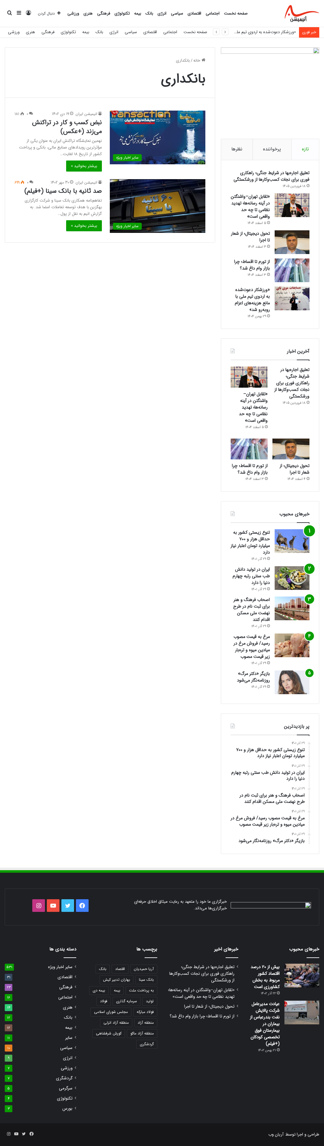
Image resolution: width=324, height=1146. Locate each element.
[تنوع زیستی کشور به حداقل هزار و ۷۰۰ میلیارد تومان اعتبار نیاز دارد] (292, 541)
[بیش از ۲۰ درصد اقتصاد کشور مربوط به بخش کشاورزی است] (301, 975)
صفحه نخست (236, 13)
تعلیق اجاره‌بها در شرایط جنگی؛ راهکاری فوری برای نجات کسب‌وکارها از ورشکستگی (271, 176)
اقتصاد (120, 969)
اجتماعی (213, 13)
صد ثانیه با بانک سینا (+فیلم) (63, 191)
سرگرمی (65, 1088)
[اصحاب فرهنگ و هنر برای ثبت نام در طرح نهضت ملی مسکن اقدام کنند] (292, 608)
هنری (88, 13)
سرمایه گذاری (126, 1001)
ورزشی (73, 13)
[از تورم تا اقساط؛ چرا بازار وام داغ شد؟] (292, 270)
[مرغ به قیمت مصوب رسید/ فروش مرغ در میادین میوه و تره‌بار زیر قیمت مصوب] (292, 645)
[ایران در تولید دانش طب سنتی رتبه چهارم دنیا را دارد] (292, 578)
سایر (68, 1037)
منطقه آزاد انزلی (116, 1023)
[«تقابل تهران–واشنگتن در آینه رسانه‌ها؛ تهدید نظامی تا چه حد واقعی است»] (292, 205)
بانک (149, 13)
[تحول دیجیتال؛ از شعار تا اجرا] (292, 242)
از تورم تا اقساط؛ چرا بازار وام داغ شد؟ (252, 265)
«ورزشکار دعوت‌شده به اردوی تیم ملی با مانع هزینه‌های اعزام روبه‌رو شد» (235, 32)
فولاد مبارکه (145, 1012)
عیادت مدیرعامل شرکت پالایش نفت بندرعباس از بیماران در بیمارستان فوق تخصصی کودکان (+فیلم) (265, 1023)
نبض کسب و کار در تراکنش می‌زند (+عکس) (67, 127)
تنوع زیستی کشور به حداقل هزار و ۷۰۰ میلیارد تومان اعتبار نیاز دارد (250, 542)
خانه (197, 60)
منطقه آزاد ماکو (142, 1033)
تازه (305, 149)
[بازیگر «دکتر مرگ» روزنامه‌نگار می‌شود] (292, 682)
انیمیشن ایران (86, 114)
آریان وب (276, 1134)
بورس (67, 1108)
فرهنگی (103, 13)
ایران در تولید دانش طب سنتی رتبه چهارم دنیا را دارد (251, 576)
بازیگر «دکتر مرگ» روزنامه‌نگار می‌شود (253, 677)
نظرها (236, 149)
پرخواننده (272, 149)
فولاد (103, 1001)
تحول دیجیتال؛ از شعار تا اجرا (250, 237)
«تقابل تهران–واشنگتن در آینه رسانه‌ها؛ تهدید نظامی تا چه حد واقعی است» (250, 206)
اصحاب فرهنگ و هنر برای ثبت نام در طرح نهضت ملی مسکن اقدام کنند (251, 609)
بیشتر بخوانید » (84, 166)
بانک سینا (146, 980)
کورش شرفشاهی (109, 1033)
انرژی (162, 13)
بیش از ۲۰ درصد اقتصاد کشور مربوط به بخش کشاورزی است (265, 976)
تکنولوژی (122, 13)
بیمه (137, 13)
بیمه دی (99, 990)
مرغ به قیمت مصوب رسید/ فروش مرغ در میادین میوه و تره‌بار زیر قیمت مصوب (252, 646)
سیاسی (177, 13)
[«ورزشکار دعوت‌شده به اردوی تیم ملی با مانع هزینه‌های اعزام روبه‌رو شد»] (292, 298)
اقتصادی (194, 13)
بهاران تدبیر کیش (116, 980)
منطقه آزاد (146, 1023)
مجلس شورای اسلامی (111, 1012)
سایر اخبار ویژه (60, 967)
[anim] (302, 13)
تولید (150, 1001)
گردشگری (147, 1044)
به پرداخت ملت (141, 990)
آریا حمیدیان (144, 969)
